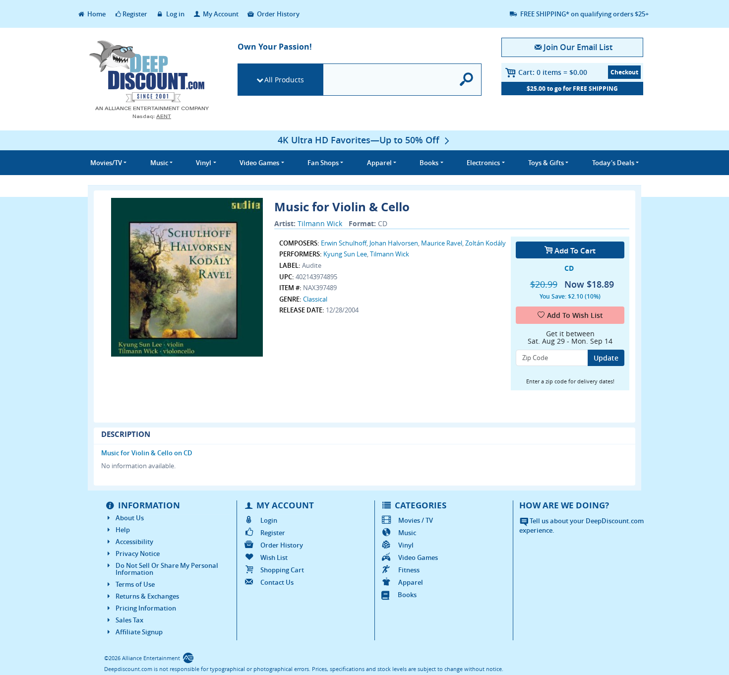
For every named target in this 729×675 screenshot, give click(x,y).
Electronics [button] (483, 162)
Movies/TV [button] (106, 162)
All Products (284, 79)
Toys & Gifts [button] (546, 162)
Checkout (624, 72)
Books (407, 594)
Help (123, 529)
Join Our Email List (578, 47)
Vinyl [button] (203, 162)
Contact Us (277, 582)
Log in (174, 13)
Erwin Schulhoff (343, 243)
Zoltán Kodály (485, 243)
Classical (315, 299)
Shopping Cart (282, 569)
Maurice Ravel (441, 243)
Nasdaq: (151, 116)
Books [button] (429, 162)
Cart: (552, 72)
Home (96, 13)
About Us (130, 517)
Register (134, 13)
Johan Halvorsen (393, 243)
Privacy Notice (138, 553)
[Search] (467, 79)
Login (268, 520)
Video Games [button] (259, 162)
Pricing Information (146, 608)
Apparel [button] (379, 162)
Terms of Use (135, 584)
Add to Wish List (575, 315)
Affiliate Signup (139, 631)
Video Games (418, 557)
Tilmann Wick (320, 223)
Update (606, 358)
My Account (220, 13)
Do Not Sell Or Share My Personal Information (167, 569)
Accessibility (134, 541)
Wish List (274, 557)
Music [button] (159, 162)
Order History (277, 13)
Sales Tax (129, 619)
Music (407, 532)
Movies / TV (415, 520)
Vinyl (406, 545)
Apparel (410, 582)
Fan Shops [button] (323, 162)
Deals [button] (613, 162)
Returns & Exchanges (147, 596)
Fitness (409, 569)
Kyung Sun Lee (345, 253)
